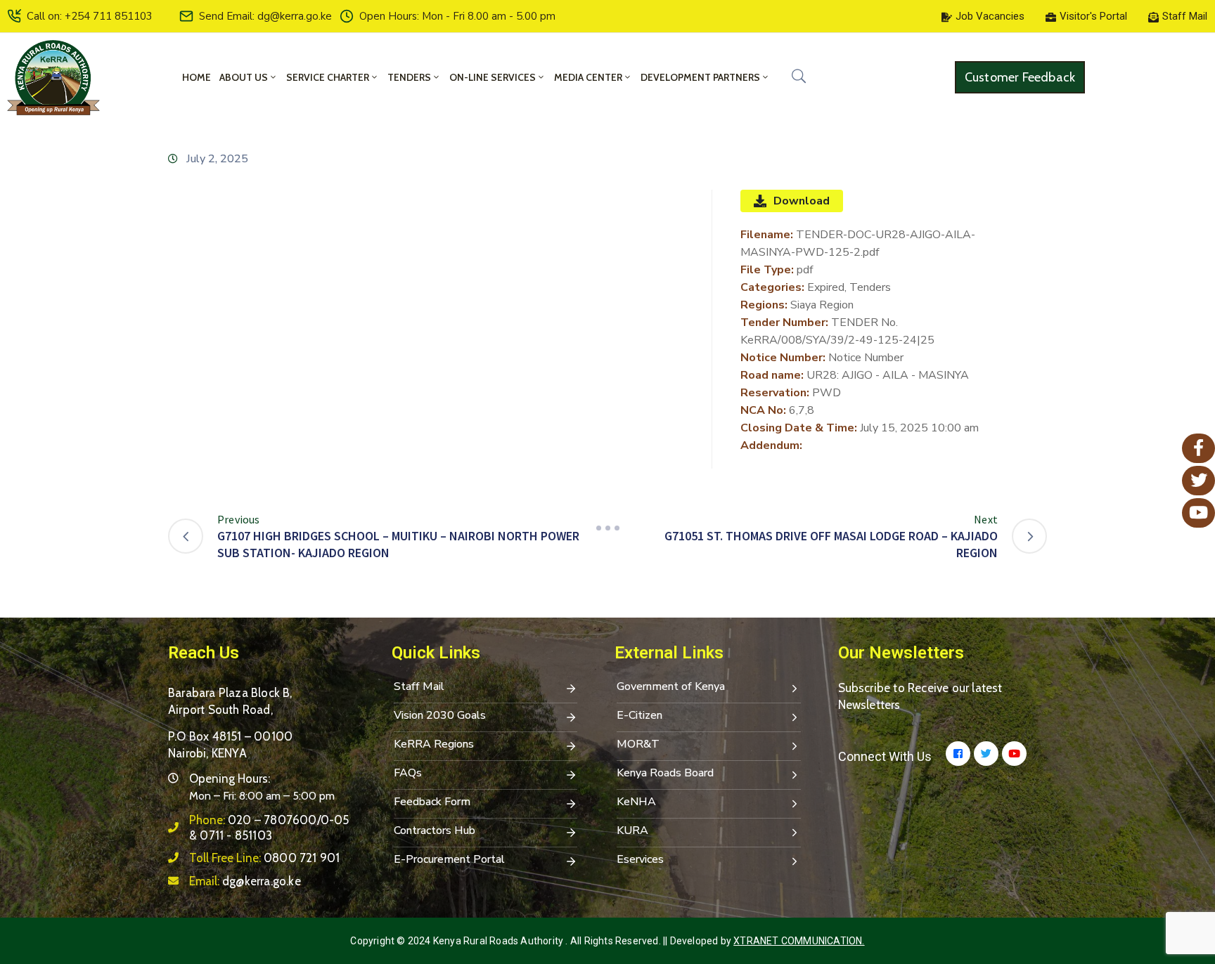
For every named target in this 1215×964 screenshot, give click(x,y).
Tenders (409, 77)
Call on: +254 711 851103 (90, 16)
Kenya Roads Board (665, 773)
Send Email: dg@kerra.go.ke (265, 16)
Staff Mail (419, 686)
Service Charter (327, 77)
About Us (243, 77)
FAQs (408, 773)
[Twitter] (986, 753)
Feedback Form (432, 801)
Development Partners (700, 77)
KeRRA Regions (434, 744)
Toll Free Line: (264, 858)
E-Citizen (639, 715)
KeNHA (636, 801)
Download (801, 201)
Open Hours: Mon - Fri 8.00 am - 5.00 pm (457, 16)
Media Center (588, 77)
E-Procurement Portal (449, 859)
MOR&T (638, 744)
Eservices (640, 859)
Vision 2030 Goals (440, 715)
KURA (632, 830)
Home (196, 77)
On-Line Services (492, 77)
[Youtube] (1014, 753)
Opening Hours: (229, 778)
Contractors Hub (434, 830)
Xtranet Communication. (798, 940)
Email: (245, 881)
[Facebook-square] (958, 753)
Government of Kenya (671, 686)
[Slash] (607, 528)
